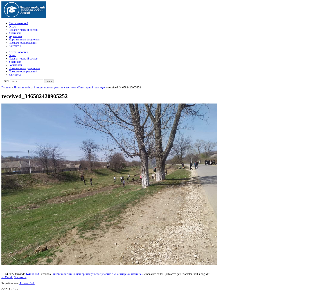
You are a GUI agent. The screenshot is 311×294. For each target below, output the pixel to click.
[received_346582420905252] (109, 264)
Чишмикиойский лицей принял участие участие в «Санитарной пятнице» (59, 87)
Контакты (15, 45)
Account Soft (27, 283)
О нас (12, 26)
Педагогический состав (23, 29)
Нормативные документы (24, 39)
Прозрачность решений (23, 42)
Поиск (5, 80)
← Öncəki (7, 277)
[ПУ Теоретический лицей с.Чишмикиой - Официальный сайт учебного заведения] (23, 17)
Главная (6, 87)
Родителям (15, 36)
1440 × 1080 (33, 273)
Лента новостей (18, 23)
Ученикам (15, 33)
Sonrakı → (20, 277)
